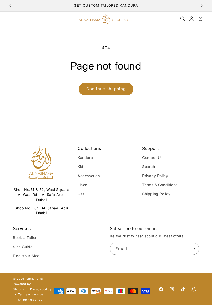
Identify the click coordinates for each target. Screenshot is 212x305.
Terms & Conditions (160, 184)
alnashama (35, 278)
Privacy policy (40, 289)
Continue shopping (106, 88)
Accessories (89, 175)
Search (148, 166)
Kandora (85, 157)
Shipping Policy (156, 194)
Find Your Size (26, 256)
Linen (82, 184)
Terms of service (30, 294)
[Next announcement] (202, 5)
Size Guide (23, 247)
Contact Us (152, 157)
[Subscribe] (193, 249)
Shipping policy (30, 299)
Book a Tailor (25, 237)
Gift (81, 194)
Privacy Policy (155, 175)
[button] (10, 18)
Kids (81, 166)
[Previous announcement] (10, 5)
